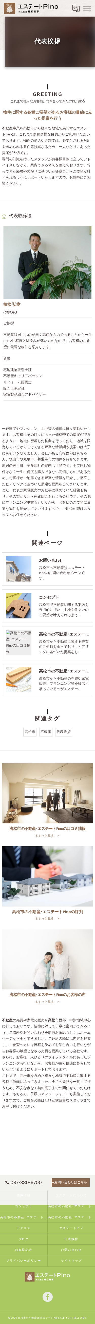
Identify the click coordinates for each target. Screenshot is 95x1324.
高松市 (30, 732)
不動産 (46, 732)
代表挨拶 (63, 732)
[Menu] (87, 8)
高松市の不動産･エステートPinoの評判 (23, 1217)
